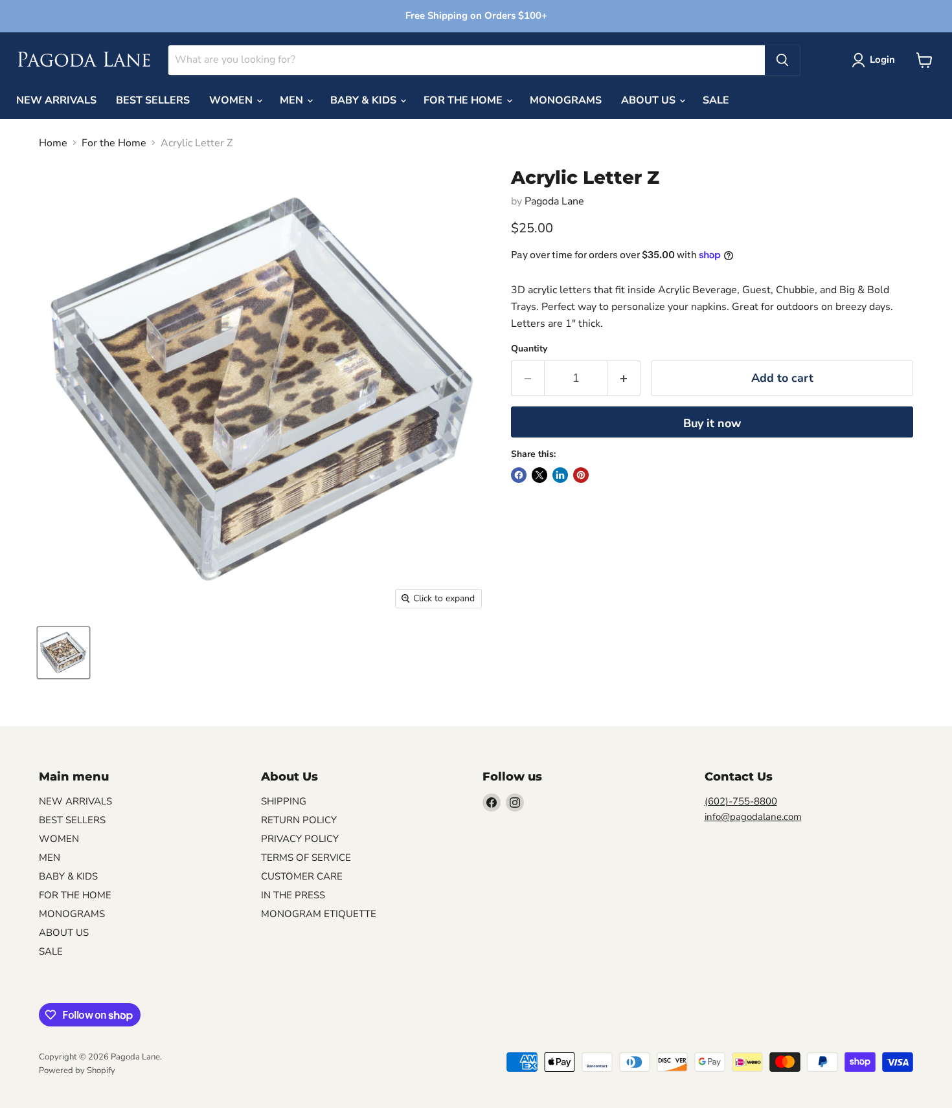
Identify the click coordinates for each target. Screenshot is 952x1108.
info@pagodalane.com (753, 816)
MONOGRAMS (566, 100)
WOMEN (232, 100)
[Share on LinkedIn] (560, 475)
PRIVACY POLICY (300, 838)
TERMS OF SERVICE (306, 857)
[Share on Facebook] (519, 475)
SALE (716, 100)
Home (53, 143)
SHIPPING (283, 801)
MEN (293, 100)
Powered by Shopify (77, 1070)
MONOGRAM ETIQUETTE (318, 913)
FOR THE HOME (464, 100)
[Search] (782, 60)
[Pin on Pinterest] (581, 475)
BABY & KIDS (364, 100)
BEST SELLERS (153, 100)
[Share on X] (539, 475)
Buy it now (712, 423)
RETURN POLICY (299, 820)
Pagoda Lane (554, 201)
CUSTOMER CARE (302, 876)
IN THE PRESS (293, 895)
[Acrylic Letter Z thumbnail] (63, 652)
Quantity (529, 349)
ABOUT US (649, 100)
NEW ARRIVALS (56, 100)
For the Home (114, 143)
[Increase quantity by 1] (623, 378)
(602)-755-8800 (741, 801)
